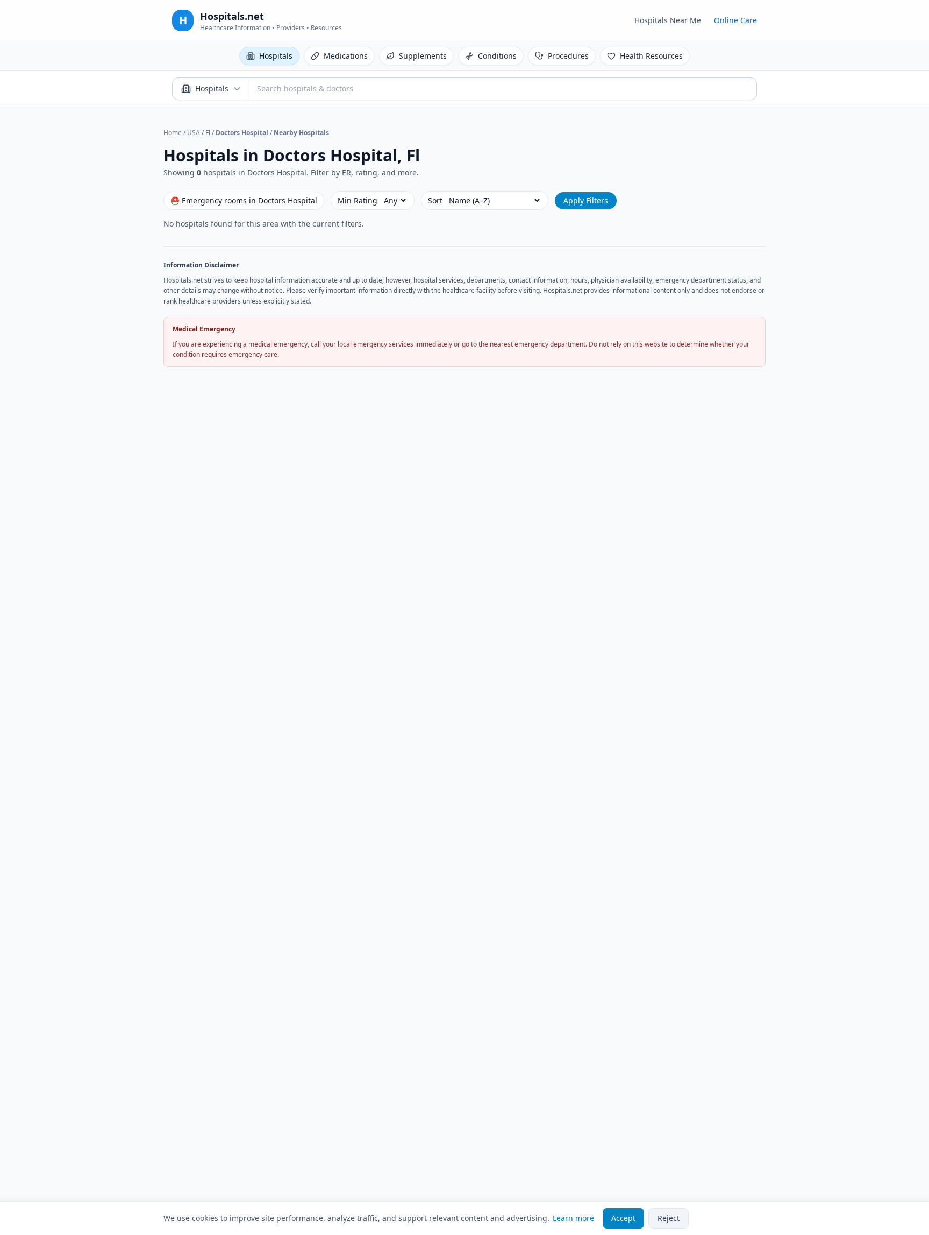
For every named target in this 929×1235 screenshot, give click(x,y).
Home (172, 132)
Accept (623, 1218)
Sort (435, 200)
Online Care (735, 20)
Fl (207, 132)
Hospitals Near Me (667, 20)
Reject (669, 1218)
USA (193, 132)
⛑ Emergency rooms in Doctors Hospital (243, 200)
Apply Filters (585, 200)
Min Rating (357, 200)
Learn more (573, 1218)
